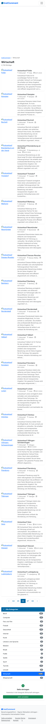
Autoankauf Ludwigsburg (27, 572)
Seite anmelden (6, 718)
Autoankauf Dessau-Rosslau (29, 255)
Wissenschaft (22, 678)
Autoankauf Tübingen (26, 494)
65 (18, 601)
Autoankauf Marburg (25, 202)
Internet (22, 634)
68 (33, 601)
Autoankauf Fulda (24, 71)
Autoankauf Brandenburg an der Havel (29, 147)
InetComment (11, 3)
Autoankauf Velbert (25, 335)
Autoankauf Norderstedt (27, 309)
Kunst (22, 638)
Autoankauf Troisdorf (26, 174)
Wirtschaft (22, 674)
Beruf (22, 613)
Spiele (22, 658)
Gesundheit (22, 629)
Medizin (22, 646)
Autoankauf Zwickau (25, 415)
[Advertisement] (23, 31)
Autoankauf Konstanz (26, 363)
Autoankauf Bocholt (25, 120)
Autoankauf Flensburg (26, 468)
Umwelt (22, 670)
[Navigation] (42, 3)
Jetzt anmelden (23, 697)
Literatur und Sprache (22, 642)
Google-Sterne (20, 718)
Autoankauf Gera (24, 522)
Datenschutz (5, 720)
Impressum (32, 718)
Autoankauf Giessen (25, 546)
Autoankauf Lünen (25, 389)
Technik (22, 666)
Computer (22, 617)
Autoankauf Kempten (26, 94)
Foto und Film (22, 621)
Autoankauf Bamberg (26, 281)
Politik (22, 654)
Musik (22, 650)
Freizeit (22, 625)
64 (13, 601)
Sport (22, 662)
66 (23, 601)
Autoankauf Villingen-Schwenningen (26, 441)
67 (28, 601)
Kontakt (16, 720)
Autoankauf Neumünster (27, 227)
